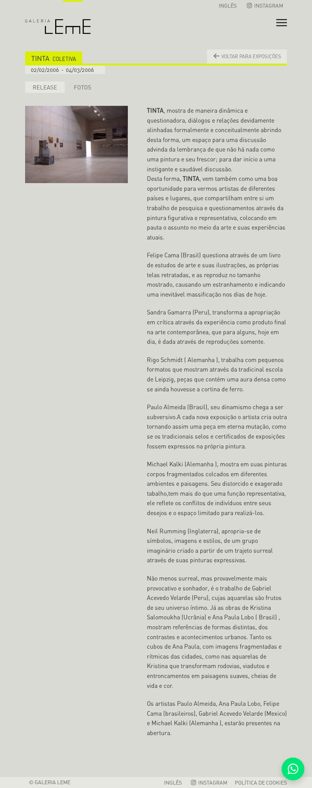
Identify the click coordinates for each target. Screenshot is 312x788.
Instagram (268, 5)
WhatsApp (293, 769)
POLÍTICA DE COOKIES (261, 782)
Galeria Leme (58, 17)
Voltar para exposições (250, 56)
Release (45, 87)
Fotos (82, 87)
